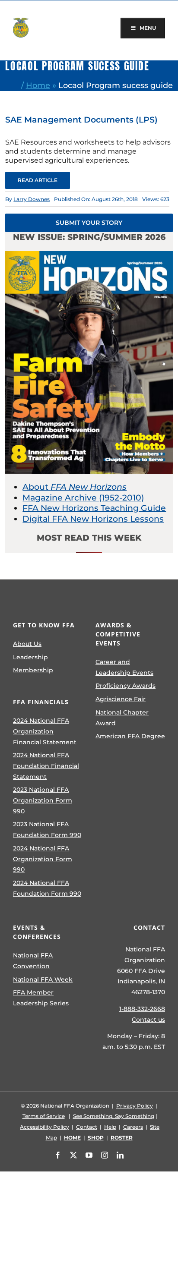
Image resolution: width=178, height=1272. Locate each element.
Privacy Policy (134, 1105)
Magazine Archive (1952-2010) (83, 498)
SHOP (96, 1137)
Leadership (30, 657)
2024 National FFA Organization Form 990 (42, 858)
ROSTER (122, 1137)
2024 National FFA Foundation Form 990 (47, 888)
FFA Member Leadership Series (41, 998)
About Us (27, 644)
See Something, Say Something (113, 1116)
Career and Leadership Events (124, 667)
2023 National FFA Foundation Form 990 (47, 829)
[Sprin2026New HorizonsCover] (88, 255)
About (74, 487)
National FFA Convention (33, 960)
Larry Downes (31, 199)
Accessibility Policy (44, 1127)
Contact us (148, 1019)
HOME (72, 1137)
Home (38, 85)
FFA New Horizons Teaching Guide (94, 508)
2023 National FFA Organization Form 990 (42, 800)
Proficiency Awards (125, 686)
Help (110, 1127)
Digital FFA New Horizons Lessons (93, 519)
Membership (33, 670)
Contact (86, 1127)
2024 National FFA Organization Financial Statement (44, 731)
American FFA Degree (130, 736)
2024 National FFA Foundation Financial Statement (46, 765)
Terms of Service (43, 1116)
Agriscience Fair (120, 699)
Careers (133, 1127)
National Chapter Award (122, 717)
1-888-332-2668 (142, 1009)
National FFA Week (43, 979)
